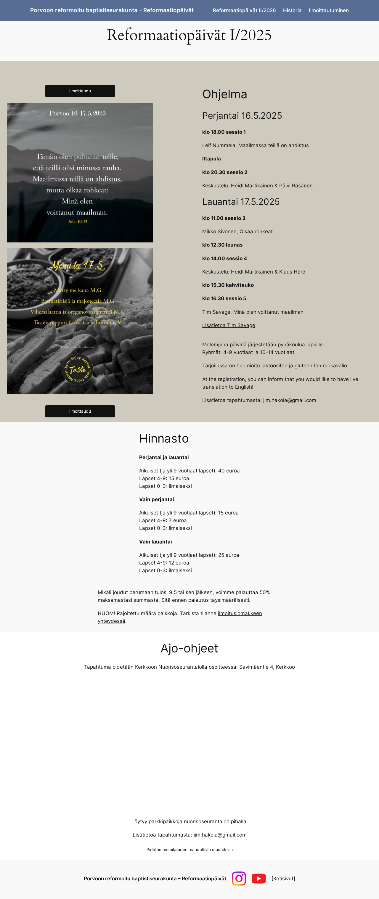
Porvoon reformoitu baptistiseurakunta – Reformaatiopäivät (112, 10)
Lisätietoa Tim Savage (228, 325)
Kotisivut (283, 879)
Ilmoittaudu (80, 90)
